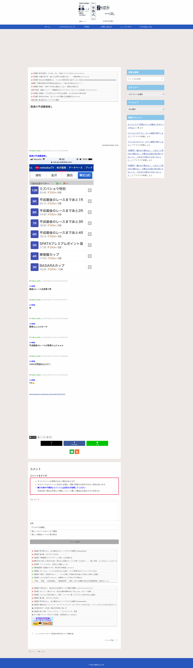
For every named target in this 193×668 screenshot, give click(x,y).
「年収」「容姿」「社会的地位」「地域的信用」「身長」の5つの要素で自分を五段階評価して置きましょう (71, 581)
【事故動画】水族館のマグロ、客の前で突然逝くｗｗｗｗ (53, 567)
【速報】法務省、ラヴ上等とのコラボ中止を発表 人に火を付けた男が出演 (59, 93)
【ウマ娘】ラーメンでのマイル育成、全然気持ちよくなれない (55, 615)
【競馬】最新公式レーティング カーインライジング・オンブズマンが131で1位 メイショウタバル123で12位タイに (74, 605)
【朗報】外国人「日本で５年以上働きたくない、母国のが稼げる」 (56, 86)
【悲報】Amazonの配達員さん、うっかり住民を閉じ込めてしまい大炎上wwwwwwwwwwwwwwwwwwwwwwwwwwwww (74, 80)
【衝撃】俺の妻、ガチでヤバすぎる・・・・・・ (50, 554)
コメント (34, 499)
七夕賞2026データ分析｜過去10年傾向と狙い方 (50, 608)
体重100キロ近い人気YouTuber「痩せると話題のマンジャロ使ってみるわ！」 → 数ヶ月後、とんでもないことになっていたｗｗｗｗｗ (80, 561)
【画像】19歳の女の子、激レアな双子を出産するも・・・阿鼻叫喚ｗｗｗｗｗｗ (61, 77)
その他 (34, 437)
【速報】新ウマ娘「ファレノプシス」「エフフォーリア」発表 (55, 611)
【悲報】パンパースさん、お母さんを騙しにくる (50, 564)
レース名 (42, 437)
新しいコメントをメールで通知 (44, 531)
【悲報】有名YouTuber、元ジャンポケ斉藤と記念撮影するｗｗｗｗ (56, 96)
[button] (162, 79)
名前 (32, 523)
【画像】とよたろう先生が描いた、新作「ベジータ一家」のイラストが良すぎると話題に (64, 595)
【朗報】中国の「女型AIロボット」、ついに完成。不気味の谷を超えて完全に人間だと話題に (66, 574)
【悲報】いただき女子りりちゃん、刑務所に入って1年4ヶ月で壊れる (57, 577)
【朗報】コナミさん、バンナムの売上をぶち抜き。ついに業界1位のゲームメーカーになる (65, 571)
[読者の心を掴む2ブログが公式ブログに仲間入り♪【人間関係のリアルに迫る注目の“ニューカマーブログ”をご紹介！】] (42, 621)
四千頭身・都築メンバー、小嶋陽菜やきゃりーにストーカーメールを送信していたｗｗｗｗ (65, 90)
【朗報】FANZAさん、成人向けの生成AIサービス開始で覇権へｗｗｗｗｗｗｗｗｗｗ (63, 588)
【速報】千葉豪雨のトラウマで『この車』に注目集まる (52, 558)
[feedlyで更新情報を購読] (72, 451)
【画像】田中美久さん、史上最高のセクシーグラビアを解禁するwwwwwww (59, 551)
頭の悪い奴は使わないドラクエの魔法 (46, 100)
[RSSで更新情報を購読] (77, 451)
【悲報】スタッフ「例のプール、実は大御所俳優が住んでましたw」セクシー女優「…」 (64, 591)
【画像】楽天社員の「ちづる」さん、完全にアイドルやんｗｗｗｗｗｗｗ (58, 73)
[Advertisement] (96, 47)
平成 (50, 437)
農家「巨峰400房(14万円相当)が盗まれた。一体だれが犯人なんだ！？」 (59, 83)
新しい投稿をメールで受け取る (44, 534)
